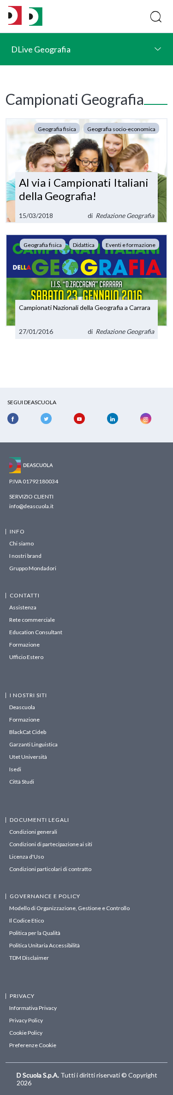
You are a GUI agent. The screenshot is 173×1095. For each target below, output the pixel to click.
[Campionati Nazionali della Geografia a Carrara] (86, 286)
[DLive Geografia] (35, 23)
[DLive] (15, 16)
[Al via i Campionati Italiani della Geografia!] (86, 170)
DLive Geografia (41, 49)
